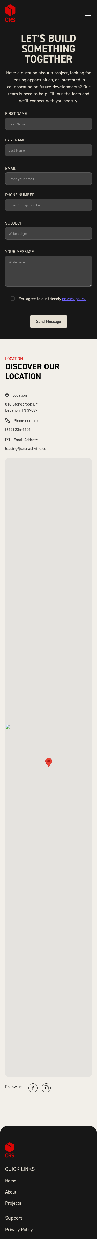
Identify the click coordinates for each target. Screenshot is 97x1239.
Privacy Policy (19, 1229)
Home (10, 1180)
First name (16, 113)
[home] (10, 13)
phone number (20, 194)
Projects (13, 1203)
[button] (87, 13)
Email (10, 168)
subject (13, 223)
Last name (15, 139)
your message (19, 251)
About (10, 1192)
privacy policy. (74, 298)
